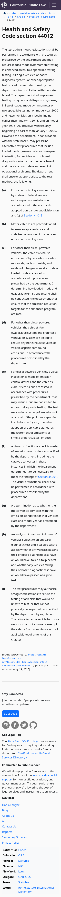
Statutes (23, 861)
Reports (7, 832)
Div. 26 (51, 13)
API (4, 821)
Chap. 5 (21, 16)
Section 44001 (47, 477)
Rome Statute (27, 887)
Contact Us (9, 826)
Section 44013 (33, 215)
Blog (5, 810)
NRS (21, 866)
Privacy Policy (10, 842)
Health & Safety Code (32, 13)
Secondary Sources (14, 837)
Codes (12, 13)
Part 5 (10, 16)
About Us (8, 816)
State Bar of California (21, 741)
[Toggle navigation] (54, 5)
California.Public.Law (28, 5)
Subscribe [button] (10, 713)
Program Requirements (42, 16)
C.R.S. (21, 855)
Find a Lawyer (10, 805)
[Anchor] (33, 181)
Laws (21, 871)
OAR (21, 877)
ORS (28, 877)
